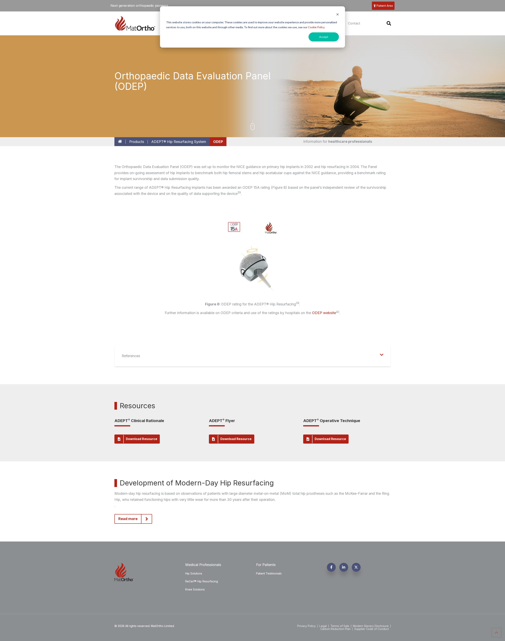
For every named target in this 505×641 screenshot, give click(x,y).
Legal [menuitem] (323, 626)
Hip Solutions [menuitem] (193, 573)
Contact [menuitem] (354, 23)
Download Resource (141, 439)
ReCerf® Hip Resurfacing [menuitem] (201, 581)
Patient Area (385, 5)
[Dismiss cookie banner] (337, 14)
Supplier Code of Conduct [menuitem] (371, 629)
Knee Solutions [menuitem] (195, 589)
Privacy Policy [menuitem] (306, 626)
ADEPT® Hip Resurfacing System (178, 142)
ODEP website (324, 313)
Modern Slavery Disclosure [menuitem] (371, 626)
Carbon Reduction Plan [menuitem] (335, 629)
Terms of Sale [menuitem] (339, 626)
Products (136, 142)
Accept (323, 36)
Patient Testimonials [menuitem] (269, 573)
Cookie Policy (316, 27)
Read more (127, 519)
